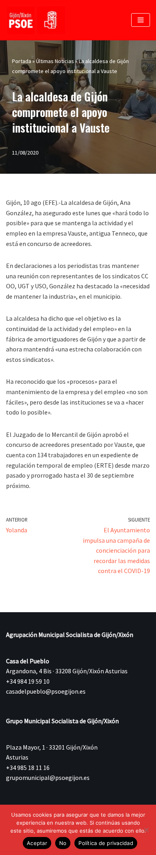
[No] (146, 830)
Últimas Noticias (55, 61)
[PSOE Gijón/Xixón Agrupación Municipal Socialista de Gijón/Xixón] (36, 20)
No (63, 843)
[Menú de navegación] (140, 20)
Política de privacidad (105, 843)
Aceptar (37, 843)
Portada (21, 61)
